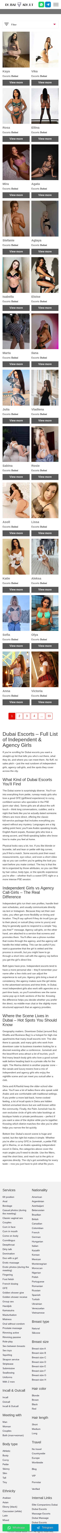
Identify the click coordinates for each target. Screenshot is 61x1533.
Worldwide (37, 1462)
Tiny (5, 1482)
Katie (6, 578)
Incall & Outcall (10, 1406)
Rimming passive (12, 1337)
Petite (6, 1464)
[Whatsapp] (41, 4)
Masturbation (10, 1315)
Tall (4, 1477)
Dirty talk (7, 1249)
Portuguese (38, 1281)
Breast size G (39, 1375)
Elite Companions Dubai (45, 1504)
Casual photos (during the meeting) (14, 1212)
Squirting (7, 1355)
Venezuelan (38, 1308)
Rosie (35, 465)
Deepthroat (9, 1244)
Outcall (6, 1401)
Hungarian (37, 1241)
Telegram (47, 1527)
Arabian (7, 1497)
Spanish (36, 1295)
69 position (8, 1197)
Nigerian (36, 1272)
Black (35, 1404)
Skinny (6, 1468)
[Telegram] (48, 4)
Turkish (36, 1299)
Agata (35, 184)
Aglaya (36, 240)
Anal (5, 1201)
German (36, 1237)
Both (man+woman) (13, 1435)
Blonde (35, 1395)
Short (35, 1424)
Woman (7, 1426)
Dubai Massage (40, 1518)
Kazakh (36, 1250)
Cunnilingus (9, 1240)
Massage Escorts (41, 1513)
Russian (36, 1290)
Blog (34, 1469)
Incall (5, 1397)
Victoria (37, 691)
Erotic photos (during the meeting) (16, 1269)
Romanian (37, 1286)
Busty (5, 1455)
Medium (36, 1429)
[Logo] (19, 4)
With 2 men (9, 1381)
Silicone (36, 1332)
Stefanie (8, 240)
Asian (5, 1502)
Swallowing (8, 1372)
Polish (35, 1277)
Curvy (6, 1460)
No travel (37, 1449)
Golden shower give (13, 1292)
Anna (6, 691)
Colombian (37, 1228)
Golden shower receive (15, 1297)
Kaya (6, 71)
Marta (7, 353)
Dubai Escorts (39, 1509)
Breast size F (39, 1370)
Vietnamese (38, 1312)
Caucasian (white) (12, 1511)
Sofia (6, 634)
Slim (5, 1473)
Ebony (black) (10, 1506)
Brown (35, 1399)
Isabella (8, 296)
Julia (6, 409)
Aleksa (36, 578)
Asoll (6, 522)
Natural (36, 1328)
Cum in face (9, 1227)
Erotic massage (11, 1262)
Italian (35, 1246)
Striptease (8, 1363)
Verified (36, 1489)
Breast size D (39, 1362)
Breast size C (39, 1357)
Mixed (6, 1520)
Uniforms (7, 1377)
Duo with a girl (10, 1258)
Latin (5, 1515)
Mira (6, 184)
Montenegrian (39, 1263)
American (37, 1197)
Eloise (35, 296)
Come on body (10, 1235)
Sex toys (7, 1350)
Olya (34, 634)
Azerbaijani (38, 1205)
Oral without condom (14, 1323)
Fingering (8, 1274)
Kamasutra (8, 1310)
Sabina (8, 465)
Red (34, 1408)
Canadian (37, 1223)
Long (34, 1433)
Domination (9, 1253)
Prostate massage (12, 1328)
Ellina (35, 127)
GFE (5, 1288)
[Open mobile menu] (55, 4)
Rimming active (11, 1332)
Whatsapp (19, 1527)
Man (5, 1422)
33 (49, 716)
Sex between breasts (14, 1346)
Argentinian (38, 1201)
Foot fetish (8, 1279)
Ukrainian (37, 1303)
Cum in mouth (10, 1231)
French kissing (10, 1283)
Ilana (34, 353)
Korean (36, 1254)
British (35, 1219)
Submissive (9, 1368)
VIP (34, 1475)
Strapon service (11, 1359)
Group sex (8, 1301)
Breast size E (39, 1366)
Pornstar (36, 1482)
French (35, 1232)
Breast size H (39, 1379)
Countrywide (38, 1453)
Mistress (7, 1319)
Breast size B (39, 1353)
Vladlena (37, 409)
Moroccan (37, 1268)
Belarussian (38, 1210)
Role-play (8, 1341)
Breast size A (39, 1348)
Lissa (35, 522)
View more (16, 82)
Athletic (6, 1451)
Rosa (6, 127)
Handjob (7, 1306)
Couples (7, 1222)
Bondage (7, 1205)
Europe (36, 1458)
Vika (34, 71)
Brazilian (36, 1214)
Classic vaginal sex (13, 1218)
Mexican (36, 1259)
